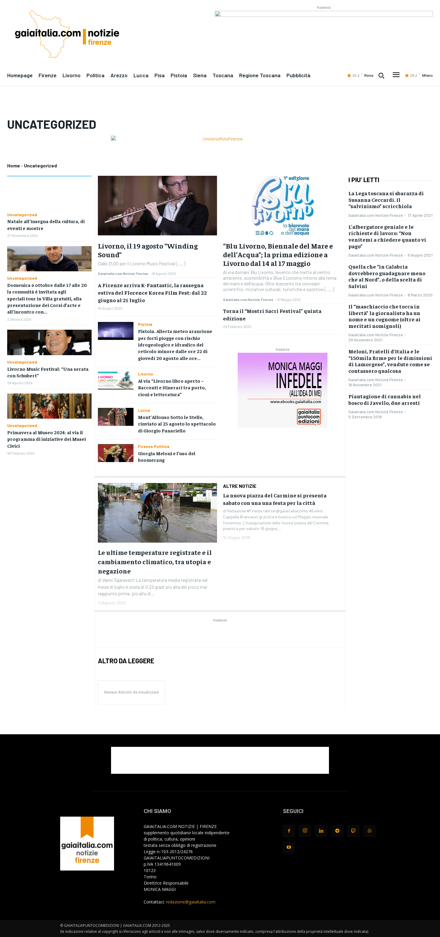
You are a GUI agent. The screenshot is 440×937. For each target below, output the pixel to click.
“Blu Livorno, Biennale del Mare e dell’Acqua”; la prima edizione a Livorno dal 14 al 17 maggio (278, 254)
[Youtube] (289, 847)
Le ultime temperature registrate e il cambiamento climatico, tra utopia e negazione (155, 561)
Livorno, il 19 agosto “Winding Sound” (148, 250)
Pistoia (145, 324)
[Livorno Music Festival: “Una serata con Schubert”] (49, 342)
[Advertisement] (220, 632)
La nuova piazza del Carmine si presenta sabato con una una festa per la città (275, 499)
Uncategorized (22, 214)
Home (13, 165)
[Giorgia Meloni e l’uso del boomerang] (116, 453)
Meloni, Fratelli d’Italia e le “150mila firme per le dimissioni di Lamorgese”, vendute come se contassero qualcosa (390, 361)
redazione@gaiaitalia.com (191, 902)
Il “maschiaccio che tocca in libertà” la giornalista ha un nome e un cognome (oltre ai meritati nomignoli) (384, 316)
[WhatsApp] (370, 831)
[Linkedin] (321, 831)
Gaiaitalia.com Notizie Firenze (123, 273)
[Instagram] (305, 831)
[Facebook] (289, 831)
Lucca (144, 410)
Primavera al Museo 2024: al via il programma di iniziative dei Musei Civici (46, 439)
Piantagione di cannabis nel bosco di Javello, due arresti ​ (384, 399)
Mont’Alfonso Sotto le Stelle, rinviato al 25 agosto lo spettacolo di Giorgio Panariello (177, 423)
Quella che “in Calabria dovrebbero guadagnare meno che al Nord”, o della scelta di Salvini (386, 276)
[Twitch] (353, 831)
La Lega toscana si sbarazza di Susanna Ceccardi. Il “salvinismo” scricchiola (386, 199)
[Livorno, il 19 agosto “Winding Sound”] (157, 205)
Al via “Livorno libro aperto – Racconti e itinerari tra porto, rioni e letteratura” (172, 387)
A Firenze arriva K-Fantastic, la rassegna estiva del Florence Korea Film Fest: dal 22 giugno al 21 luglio (152, 292)
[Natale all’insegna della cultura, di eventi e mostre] (49, 195)
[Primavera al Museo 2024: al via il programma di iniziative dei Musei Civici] (49, 406)
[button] (381, 75)
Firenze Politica (153, 446)
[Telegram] (337, 831)
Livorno (145, 374)
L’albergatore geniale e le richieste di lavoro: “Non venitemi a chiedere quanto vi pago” (387, 236)
